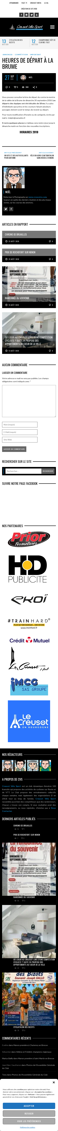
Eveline (5, 1045)
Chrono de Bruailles (22, 825)
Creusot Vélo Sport (11, 786)
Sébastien (6, 1052)
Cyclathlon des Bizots (16, 41)
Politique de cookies (27, 1127)
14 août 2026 (14, 305)
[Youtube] (36, 15)
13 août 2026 (14, 351)
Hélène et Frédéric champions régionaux (33, 1052)
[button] (53, 1082)
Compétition (21, 54)
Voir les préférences (29, 1121)
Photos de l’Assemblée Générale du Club (30, 1074)
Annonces (8, 54)
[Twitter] (31, 15)
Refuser (29, 1113)
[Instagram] (26, 15)
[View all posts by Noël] (23, 77)
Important (35, 54)
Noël (31, 77)
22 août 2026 (14, 241)
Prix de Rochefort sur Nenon (26, 834)
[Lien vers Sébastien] (20, 765)
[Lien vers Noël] (7, 765)
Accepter (29, 1105)
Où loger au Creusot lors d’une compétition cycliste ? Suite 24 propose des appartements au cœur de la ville (34, 962)
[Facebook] (21, 15)
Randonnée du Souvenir (24, 897)
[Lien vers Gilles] (45, 765)
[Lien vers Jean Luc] (32, 765)
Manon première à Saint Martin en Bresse (36, 1058)
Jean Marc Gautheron (11, 1065)
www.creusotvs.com (37, 197)
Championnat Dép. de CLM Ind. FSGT (47, 41)
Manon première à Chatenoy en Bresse (31, 1045)
